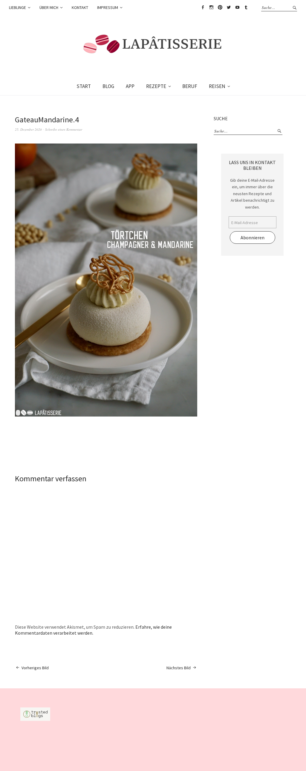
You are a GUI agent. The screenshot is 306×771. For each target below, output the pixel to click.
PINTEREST (219, 7)
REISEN (217, 86)
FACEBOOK (202, 7)
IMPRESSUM (107, 7)
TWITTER (228, 7)
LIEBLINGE (17, 7)
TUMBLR (245, 7)
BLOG (108, 86)
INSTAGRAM (211, 7)
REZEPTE (156, 86)
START (83, 86)
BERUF (189, 86)
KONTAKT (80, 7)
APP (130, 86)
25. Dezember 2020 (28, 129)
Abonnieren (252, 237)
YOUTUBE (237, 7)
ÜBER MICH (48, 7)
